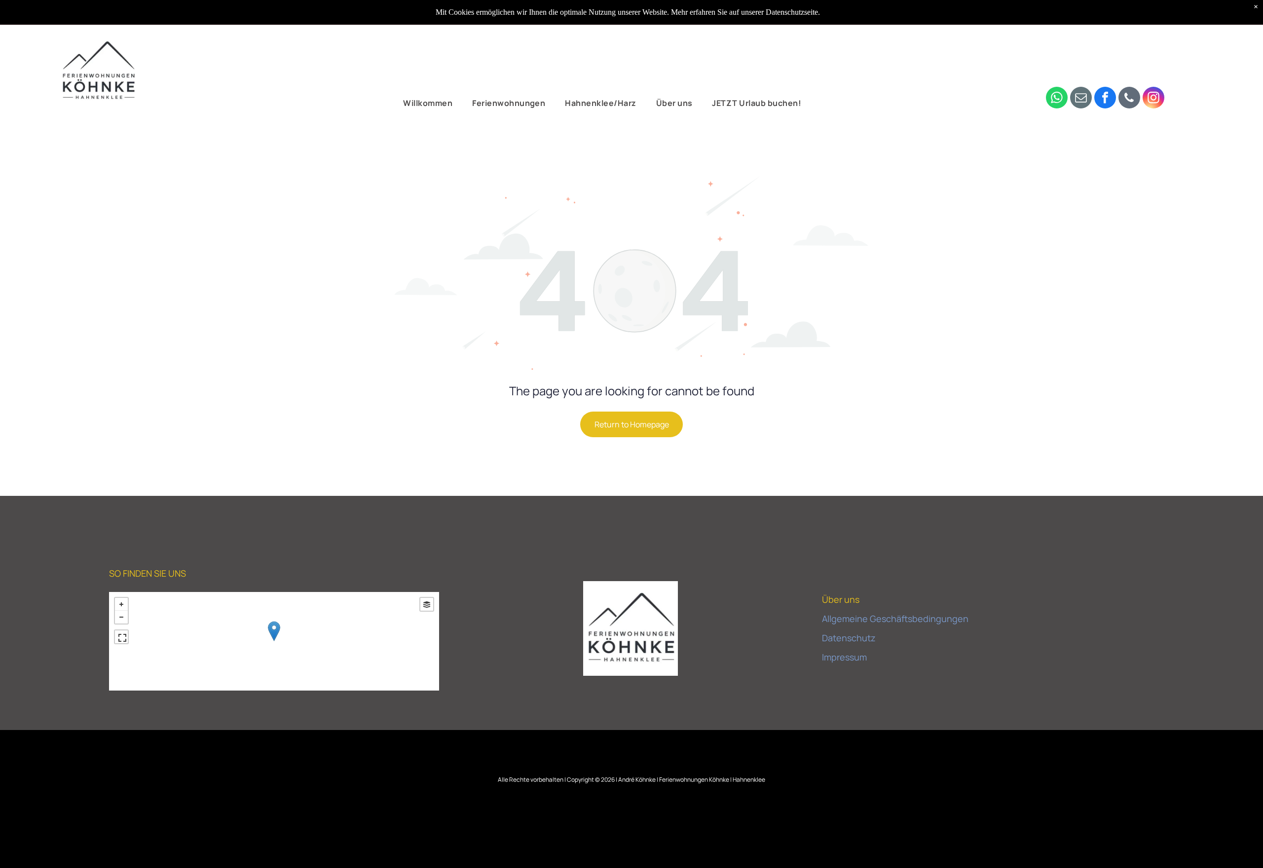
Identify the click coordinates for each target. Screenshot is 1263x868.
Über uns (840, 599)
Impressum (844, 657)
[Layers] (426, 604)
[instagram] (1153, 99)
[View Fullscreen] (121, 636)
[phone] (1129, 99)
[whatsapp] (1057, 99)
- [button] (121, 617)
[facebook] (1105, 99)
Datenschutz (849, 638)
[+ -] (274, 641)
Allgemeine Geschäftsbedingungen (895, 619)
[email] (1081, 99)
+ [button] (121, 604)
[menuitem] (427, 103)
